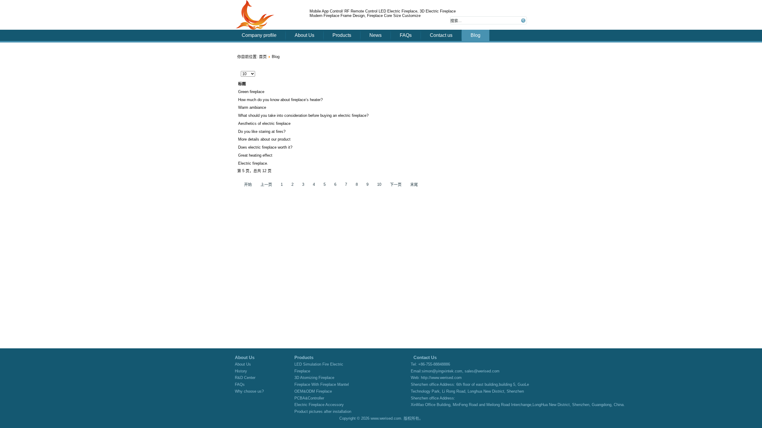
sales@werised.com (482, 371)
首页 (263, 56)
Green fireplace (251, 91)
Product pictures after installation (322, 411)
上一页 (266, 184)
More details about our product (264, 139)
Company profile (259, 35)
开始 (248, 184)
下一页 (396, 184)
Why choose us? (249, 391)
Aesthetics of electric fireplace (264, 123)
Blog (475, 35)
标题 (242, 83)
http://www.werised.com (441, 377)
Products (341, 35)
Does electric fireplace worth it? (265, 147)
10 (379, 184)
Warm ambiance (252, 107)
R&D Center (245, 377)
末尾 (414, 184)
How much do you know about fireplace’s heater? (280, 99)
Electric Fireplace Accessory (319, 404)
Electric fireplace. (253, 163)
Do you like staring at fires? (261, 131)
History (241, 371)
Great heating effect (255, 155)
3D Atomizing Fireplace (314, 377)
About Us (304, 35)
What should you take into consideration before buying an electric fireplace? (303, 115)
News (375, 35)
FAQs (406, 35)
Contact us (441, 35)
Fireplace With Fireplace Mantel (321, 384)
